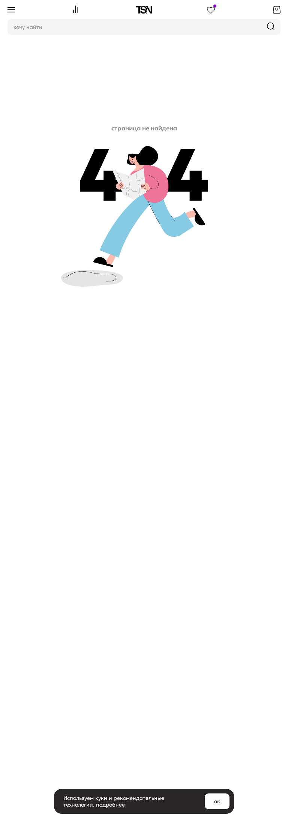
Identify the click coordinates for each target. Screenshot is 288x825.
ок (217, 801)
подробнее (110, 804)
